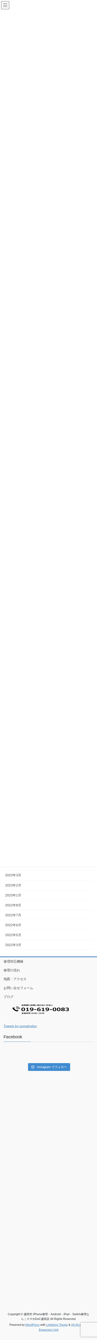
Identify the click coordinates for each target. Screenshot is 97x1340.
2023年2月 (13, 885)
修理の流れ (12, 970)
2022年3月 (13, 945)
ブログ (8, 997)
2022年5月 (13, 935)
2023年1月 (13, 895)
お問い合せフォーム (18, 988)
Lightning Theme (57, 1325)
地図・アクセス (15, 979)
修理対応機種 (13, 961)
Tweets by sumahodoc (20, 1026)
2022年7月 (13, 915)
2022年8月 (13, 905)
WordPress (32, 1325)
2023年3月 (13, 875)
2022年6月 (13, 925)
